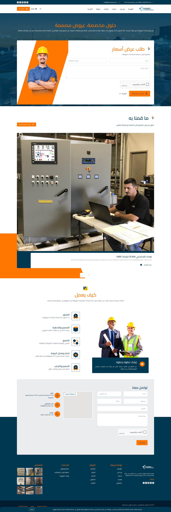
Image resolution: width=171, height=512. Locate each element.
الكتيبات (93, 483)
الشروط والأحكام (23, 506)
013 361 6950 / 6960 (138, 2)
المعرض (92, 479)
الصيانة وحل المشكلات (61, 472)
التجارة (93, 475)
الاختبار (93, 472)
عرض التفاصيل (147, 265)
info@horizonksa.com (110, 2)
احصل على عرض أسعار (138, 93)
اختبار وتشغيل (64, 468)
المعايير (93, 468)
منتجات (106, 9)
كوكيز (32, 506)
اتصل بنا (90, 9)
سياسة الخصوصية (42, 506)
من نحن (122, 9)
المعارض (119, 483)
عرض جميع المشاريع (25, 124)
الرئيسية (130, 9)
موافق (32, 509)
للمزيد (54, 509)
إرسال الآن (142, 442)
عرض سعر (22, 8)
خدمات (114, 9)
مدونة (98, 9)
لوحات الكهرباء (64, 475)
